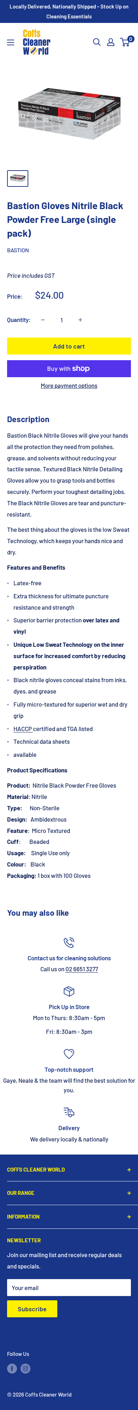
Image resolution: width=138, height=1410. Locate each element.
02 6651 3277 (81, 968)
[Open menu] (10, 42)
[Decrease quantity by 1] (42, 319)
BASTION (18, 250)
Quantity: (19, 319)
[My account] (110, 42)
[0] (125, 42)
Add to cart (69, 346)
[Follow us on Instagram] (25, 1368)
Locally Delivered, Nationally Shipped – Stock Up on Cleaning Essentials (69, 11)
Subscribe (32, 1309)
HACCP (22, 728)
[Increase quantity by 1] (80, 319)
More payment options (69, 385)
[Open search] (97, 42)
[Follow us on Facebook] (12, 1368)
